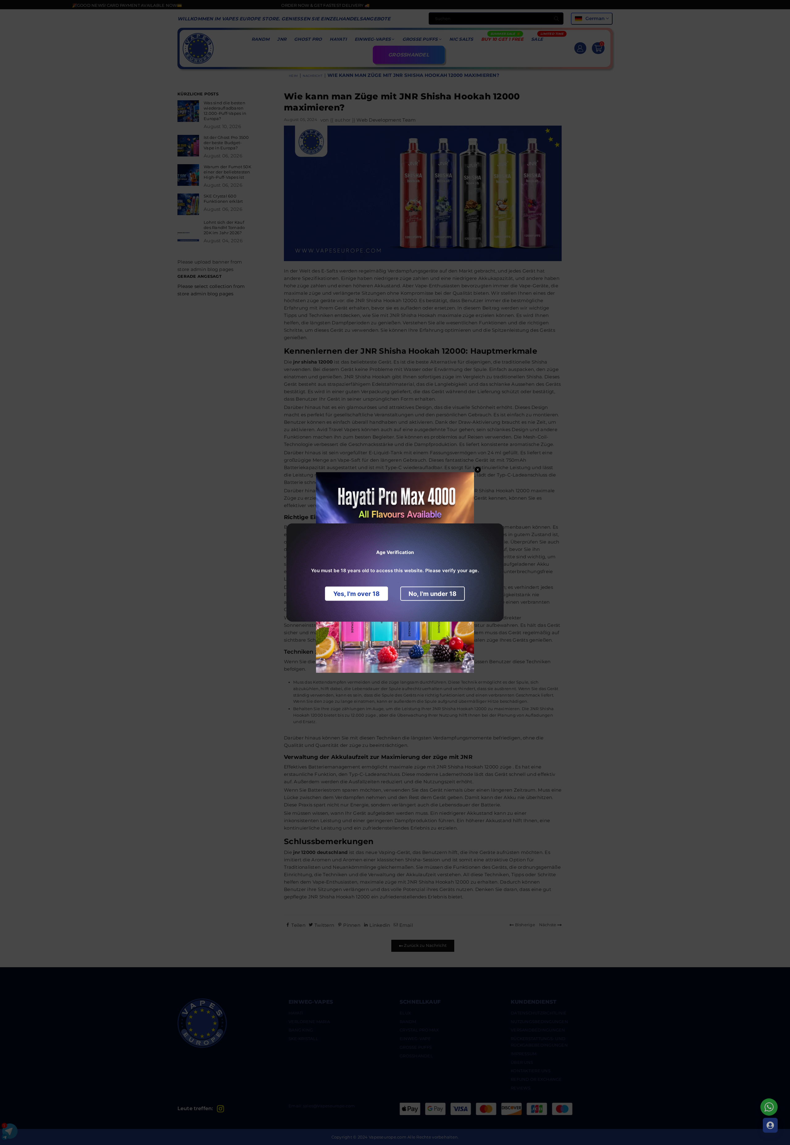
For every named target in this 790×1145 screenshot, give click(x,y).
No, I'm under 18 (432, 593)
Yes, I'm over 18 (356, 593)
